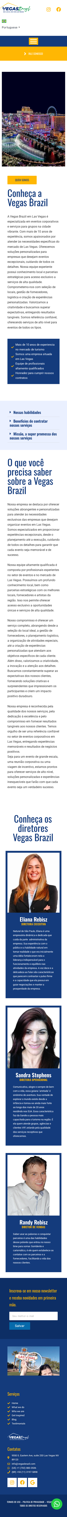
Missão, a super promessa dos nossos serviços (33, 436)
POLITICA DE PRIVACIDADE (33, 1501)
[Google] (32, 1482)
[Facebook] (58, 9)
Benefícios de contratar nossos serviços (29, 423)
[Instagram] (48, 9)
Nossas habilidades (27, 412)
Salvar (20, 1326)
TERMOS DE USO (13, 1501)
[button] (33, 412)
